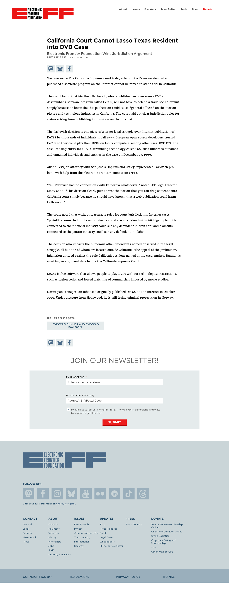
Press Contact (133, 524)
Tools (184, 9)
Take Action (168, 9)
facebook (43, 493)
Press (26, 541)
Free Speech (81, 524)
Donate (208, 9)
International (81, 541)
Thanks (168, 577)
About (123, 9)
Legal (26, 528)
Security (27, 533)
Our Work (150, 9)
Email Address (75, 377)
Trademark (79, 577)
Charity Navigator (65, 503)
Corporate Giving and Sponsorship (163, 541)
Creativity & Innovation (86, 533)
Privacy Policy (128, 577)
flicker (100, 493)
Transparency (82, 537)
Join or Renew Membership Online (167, 525)
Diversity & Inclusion (59, 554)
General (27, 524)
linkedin (114, 493)
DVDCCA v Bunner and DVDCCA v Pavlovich (75, 326)
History (52, 537)
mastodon (28, 493)
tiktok (129, 493)
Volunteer (54, 528)
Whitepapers (107, 541)
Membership (30, 537)
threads (143, 493)
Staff (51, 550)
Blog (102, 524)
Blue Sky (71, 493)
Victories (53, 533)
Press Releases (108, 528)
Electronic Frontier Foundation (43, 15)
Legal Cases (107, 537)
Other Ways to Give (162, 551)
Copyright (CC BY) (37, 577)
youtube (86, 493)
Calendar (53, 524)
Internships (54, 541)
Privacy (78, 528)
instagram (57, 493)
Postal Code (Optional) (80, 395)
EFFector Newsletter (111, 545)
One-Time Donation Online (166, 531)
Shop (195, 9)
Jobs (51, 545)
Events (103, 533)
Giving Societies (160, 535)
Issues (136, 9)
